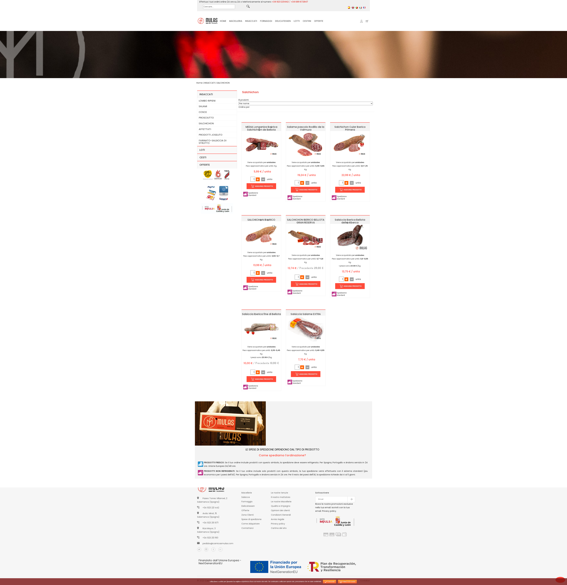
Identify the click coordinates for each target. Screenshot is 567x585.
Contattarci (247, 528)
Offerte (245, 510)
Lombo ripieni (207, 100)
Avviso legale (277, 519)
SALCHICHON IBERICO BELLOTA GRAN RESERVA (305, 221)
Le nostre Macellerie (281, 501)
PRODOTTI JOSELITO (210, 134)
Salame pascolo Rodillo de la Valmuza (305, 128)
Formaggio (246, 501)
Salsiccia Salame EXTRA (306, 314)
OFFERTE (318, 21)
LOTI (202, 150)
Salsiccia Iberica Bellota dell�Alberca (350, 221)
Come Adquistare (250, 523)
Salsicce (245, 497)
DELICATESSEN (283, 21)
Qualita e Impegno (280, 506)
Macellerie (246, 492)
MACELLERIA (235, 21)
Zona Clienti (247, 514)
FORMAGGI (266, 21)
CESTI (202, 157)
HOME (223, 21)
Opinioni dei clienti (280, 510)
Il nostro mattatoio (280, 497)
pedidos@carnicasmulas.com (218, 543)
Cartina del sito (279, 528)
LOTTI (297, 21)
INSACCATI (251, 21)
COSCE (203, 112)
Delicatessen (248, 506)
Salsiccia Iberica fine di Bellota (261, 314)
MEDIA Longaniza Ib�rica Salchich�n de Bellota (261, 128)
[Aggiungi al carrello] (261, 186)
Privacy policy (278, 523)
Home (199, 82)
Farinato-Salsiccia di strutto (212, 142)
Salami (203, 106)
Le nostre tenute (279, 492)
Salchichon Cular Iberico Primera (350, 128)
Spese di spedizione (251, 519)
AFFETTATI (205, 129)
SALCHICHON (223, 82)
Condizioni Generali (281, 514)
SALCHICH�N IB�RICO (261, 220)
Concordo (330, 581)
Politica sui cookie (348, 581)
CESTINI (307, 21)
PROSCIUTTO (206, 117)
